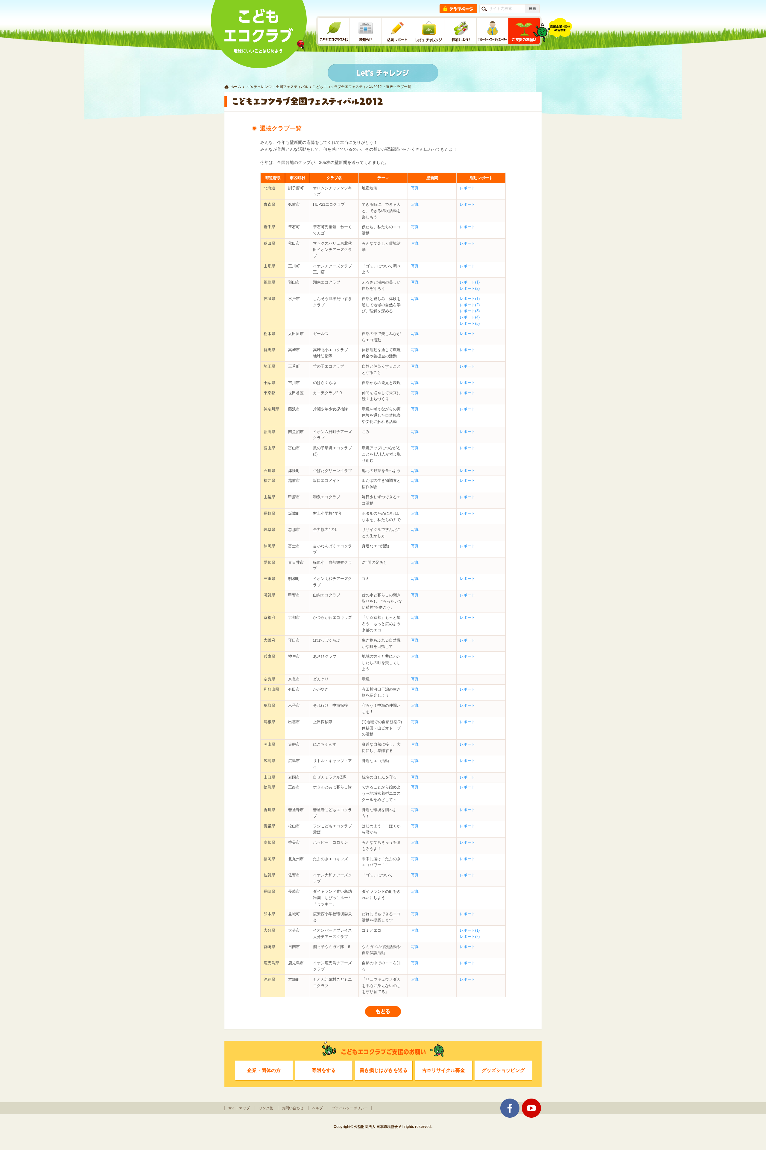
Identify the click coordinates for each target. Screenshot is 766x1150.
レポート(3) (470, 311)
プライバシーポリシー (350, 1108)
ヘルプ (317, 1108)
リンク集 (266, 1108)
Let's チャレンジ (258, 87)
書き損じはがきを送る (384, 1070)
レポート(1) (470, 282)
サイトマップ (239, 1108)
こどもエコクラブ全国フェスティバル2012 (347, 87)
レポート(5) (470, 323)
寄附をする (324, 1070)
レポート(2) (470, 288)
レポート (467, 188)
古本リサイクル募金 (443, 1070)
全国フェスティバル (292, 87)
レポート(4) (470, 317)
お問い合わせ (292, 1108)
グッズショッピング (503, 1070)
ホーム (235, 87)
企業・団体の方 (264, 1070)
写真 (415, 188)
